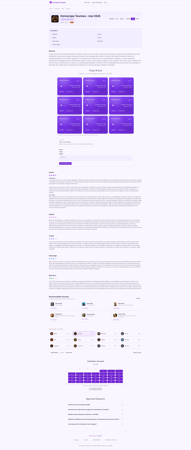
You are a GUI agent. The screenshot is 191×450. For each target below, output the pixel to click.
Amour (99, 34)
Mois (63, 8)
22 (103, 379)
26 (79, 381)
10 (119, 373)
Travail (99, 37)
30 (111, 381)
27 (87, 381)
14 (95, 376)
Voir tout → (138, 298)
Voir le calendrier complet (95, 389)
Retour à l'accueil (137, 352)
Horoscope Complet (59, 2)
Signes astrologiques (97, 2)
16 (111, 376)
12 (79, 376)
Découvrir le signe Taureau (67, 19)
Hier (117, 18)
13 (87, 376)
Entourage (54, 41)
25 (71, 381)
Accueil (51, 8)
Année (137, 18)
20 (87, 379)
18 (71, 379)
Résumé (54, 34)
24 (119, 379)
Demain (122, 18)
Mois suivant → (69, 352)
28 (95, 381)
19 (79, 379)
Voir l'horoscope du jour (65, 163)
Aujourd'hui (111, 18)
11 (71, 376)
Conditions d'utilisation (111, 440)
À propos (76, 440)
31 (119, 381)
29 (103, 381)
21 (95, 379)
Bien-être (100, 41)
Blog (105, 2)
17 (119, 376)
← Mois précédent (54, 352)
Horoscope (87, 2)
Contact (86, 440)
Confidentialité (96, 440)
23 (111, 379)
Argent (53, 37)
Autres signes (55, 44)
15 (103, 376)
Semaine (128, 18)
